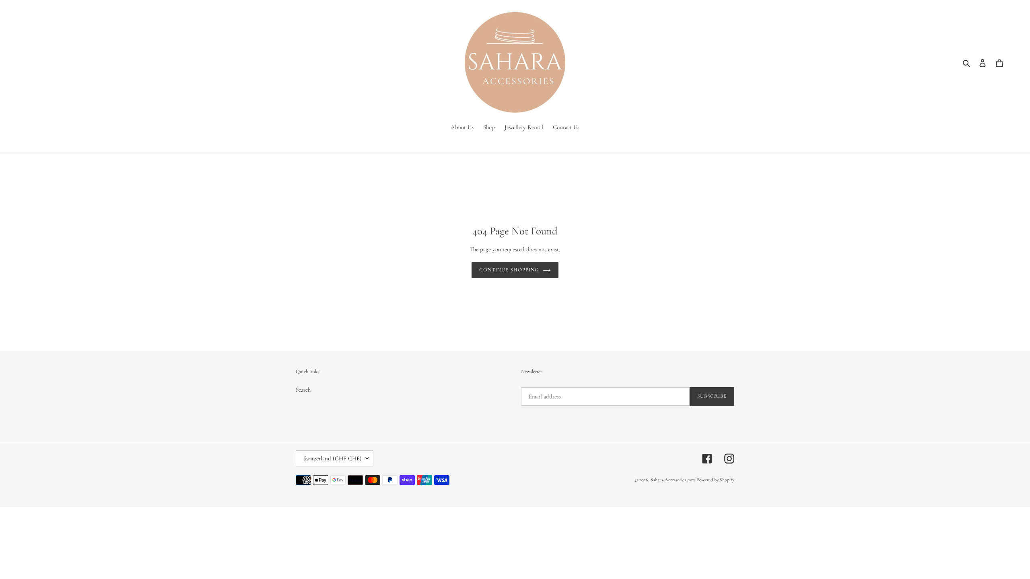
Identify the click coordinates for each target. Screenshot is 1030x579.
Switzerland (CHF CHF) (332, 458)
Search (303, 389)
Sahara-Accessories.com (673, 479)
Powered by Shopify (715, 479)
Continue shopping (509, 270)
